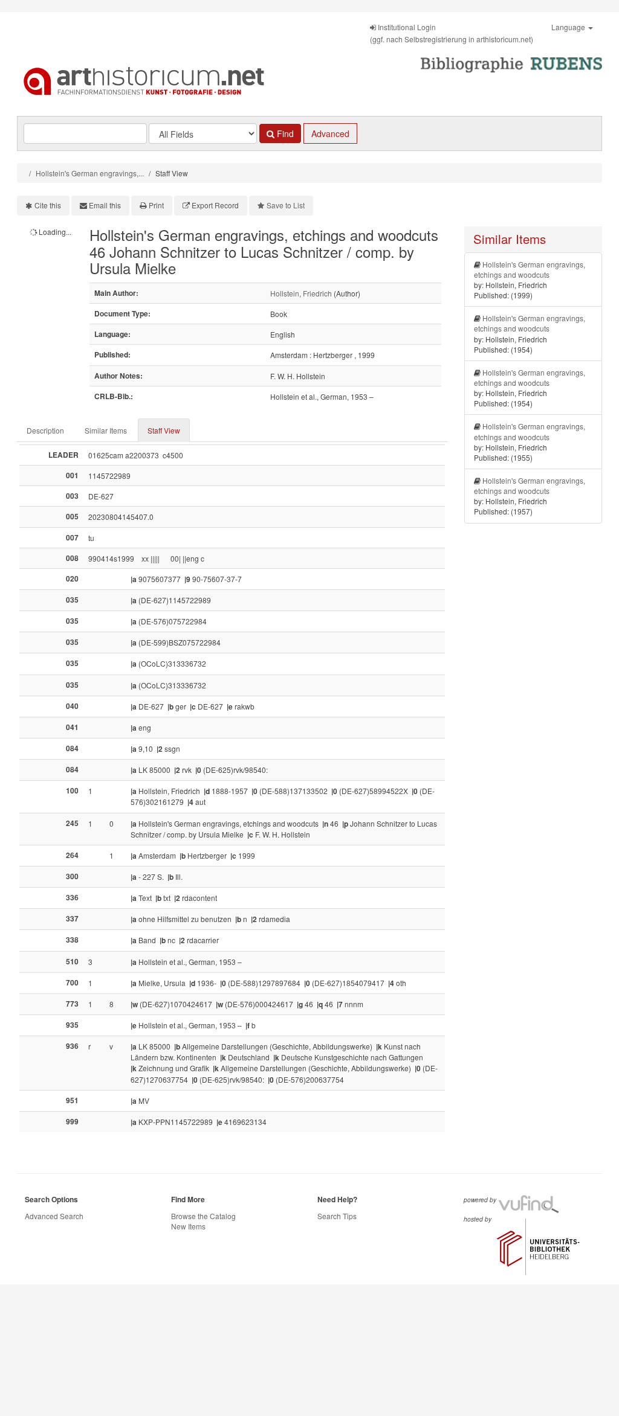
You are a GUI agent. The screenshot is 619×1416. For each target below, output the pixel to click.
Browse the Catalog (203, 1216)
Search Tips (337, 1216)
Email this (105, 205)
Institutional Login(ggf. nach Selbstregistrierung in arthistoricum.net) (451, 33)
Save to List (286, 205)
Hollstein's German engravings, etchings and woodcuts (529, 269)
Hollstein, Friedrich (301, 293)
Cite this (47, 205)
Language (569, 27)
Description (45, 430)
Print (156, 205)
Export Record (215, 205)
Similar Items (106, 430)
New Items (188, 1226)
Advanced (330, 133)
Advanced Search (54, 1216)
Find (284, 133)
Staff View (163, 430)
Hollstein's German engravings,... (90, 173)
